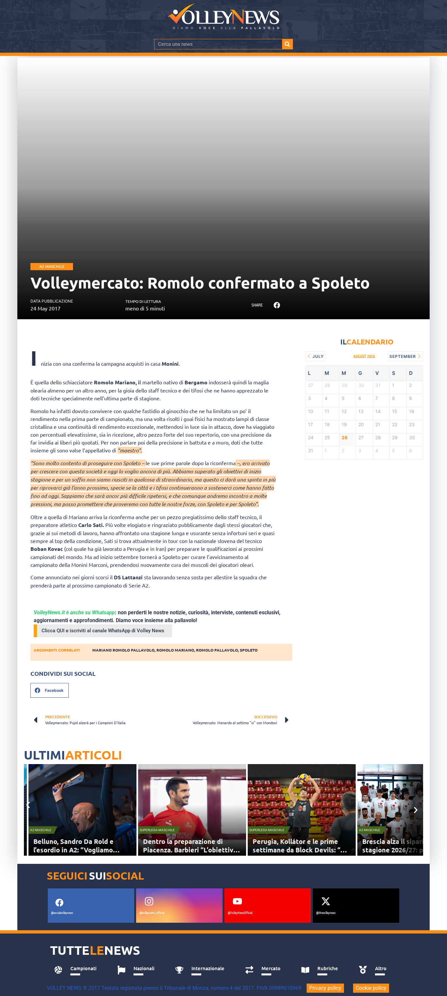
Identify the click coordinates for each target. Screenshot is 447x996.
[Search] (287, 44)
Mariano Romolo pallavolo (123, 650)
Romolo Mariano (175, 650)
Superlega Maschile (157, 830)
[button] (276, 305)
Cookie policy (371, 988)
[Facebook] (59, 902)
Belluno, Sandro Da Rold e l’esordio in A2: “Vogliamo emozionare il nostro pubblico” (81, 850)
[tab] (78, 970)
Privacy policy (325, 988)
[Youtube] (237, 901)
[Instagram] (148, 901)
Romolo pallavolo (217, 650)
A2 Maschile (51, 266)
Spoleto (249, 650)
